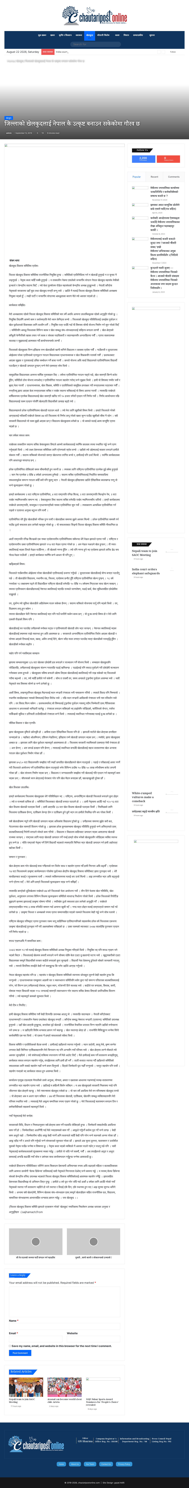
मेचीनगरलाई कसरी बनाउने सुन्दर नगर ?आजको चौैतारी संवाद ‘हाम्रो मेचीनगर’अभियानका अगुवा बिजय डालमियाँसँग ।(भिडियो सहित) (164, 249)
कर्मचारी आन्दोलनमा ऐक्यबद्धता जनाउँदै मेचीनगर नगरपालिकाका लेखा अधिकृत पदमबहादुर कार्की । (165, 224)
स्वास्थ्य (79, 35)
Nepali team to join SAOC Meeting (22, 1401)
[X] (92, 1470)
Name (13, 1320)
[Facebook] (89, 1470)
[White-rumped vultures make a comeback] (172, 800)
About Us (75, 1464)
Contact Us (106, 1464)
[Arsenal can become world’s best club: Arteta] (65, 1387)
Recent (154, 176)
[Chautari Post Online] (94, 15)
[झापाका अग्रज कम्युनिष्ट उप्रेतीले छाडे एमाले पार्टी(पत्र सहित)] (140, 208)
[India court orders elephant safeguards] (172, 679)
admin (9, 133)
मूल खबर (42, 35)
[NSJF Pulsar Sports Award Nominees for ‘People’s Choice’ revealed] (103, 1387)
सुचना (152, 35)
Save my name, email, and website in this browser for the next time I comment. (62, 1346)
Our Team (90, 1464)
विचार (126, 35)
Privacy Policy (124, 1464)
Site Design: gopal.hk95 (113, 1482)
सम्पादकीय (138, 35)
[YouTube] (96, 1470)
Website (72, 1333)
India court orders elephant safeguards (76, 51)
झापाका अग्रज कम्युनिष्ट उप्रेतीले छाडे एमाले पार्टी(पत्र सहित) (164, 207)
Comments (174, 176)
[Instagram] (100, 1470)
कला (117, 35)
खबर (52, 35)
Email (13, 1333)
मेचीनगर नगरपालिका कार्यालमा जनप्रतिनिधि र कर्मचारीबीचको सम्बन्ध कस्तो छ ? (164, 192)
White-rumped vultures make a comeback (143, 798)
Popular (137, 176)
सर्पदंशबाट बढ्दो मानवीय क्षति (146, 812)
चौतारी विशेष (103, 35)
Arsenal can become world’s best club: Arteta (65, 1401)
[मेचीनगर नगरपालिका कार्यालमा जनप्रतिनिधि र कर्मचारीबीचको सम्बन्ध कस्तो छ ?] (140, 191)
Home (10, 61)
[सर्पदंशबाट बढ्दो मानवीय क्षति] (172, 818)
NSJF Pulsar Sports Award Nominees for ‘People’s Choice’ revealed (102, 1402)
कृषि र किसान (65, 35)
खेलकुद (89, 35)
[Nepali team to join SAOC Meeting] (26, 1387)
